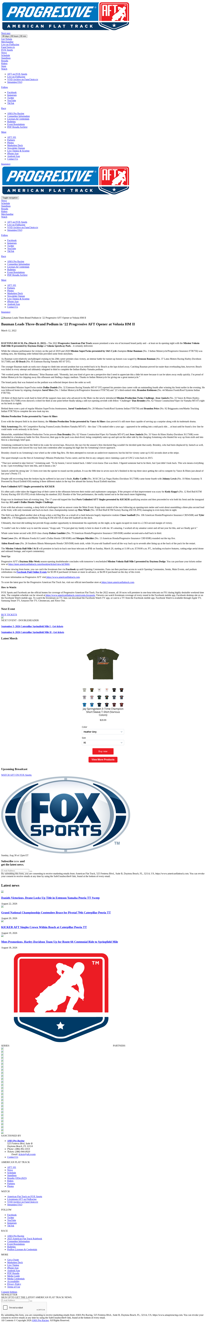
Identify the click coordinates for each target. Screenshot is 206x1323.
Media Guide (13, 1276)
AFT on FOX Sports (17, 74)
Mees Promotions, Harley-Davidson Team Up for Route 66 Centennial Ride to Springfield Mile (59, 941)
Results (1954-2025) (17, 1178)
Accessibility (13, 1281)
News (4, 52)
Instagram (12, 95)
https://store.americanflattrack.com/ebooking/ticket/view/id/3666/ (39, 564)
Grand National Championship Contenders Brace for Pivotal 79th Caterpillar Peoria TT (56, 912)
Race (3, 108)
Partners (11, 140)
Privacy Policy (14, 1284)
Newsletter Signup (16, 148)
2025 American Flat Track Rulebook (24, 1238)
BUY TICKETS (9, 614)
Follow (4, 87)
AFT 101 (11, 137)
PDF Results (13, 1273)
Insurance (5, 164)
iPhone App (13, 153)
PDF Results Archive (17, 127)
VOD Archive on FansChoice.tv (22, 79)
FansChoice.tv (8, 47)
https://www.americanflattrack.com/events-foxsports (70, 595)
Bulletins (11, 121)
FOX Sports (7, 50)
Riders (4, 63)
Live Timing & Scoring (18, 150)
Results (4, 60)
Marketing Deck (15, 145)
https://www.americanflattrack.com (63, 577)
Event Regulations (16, 124)
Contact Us (12, 159)
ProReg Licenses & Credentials (22, 1249)
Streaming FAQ (14, 82)
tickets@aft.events (27, 1154)
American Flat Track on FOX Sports (24, 1196)
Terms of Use (13, 1287)
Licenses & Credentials (18, 119)
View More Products (103, 759)
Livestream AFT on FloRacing (21, 1199)
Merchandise (7, 41)
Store (3, 66)
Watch (4, 69)
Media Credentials (16, 1278)
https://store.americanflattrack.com (117, 582)
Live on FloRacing (10, 44)
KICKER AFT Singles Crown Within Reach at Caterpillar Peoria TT (44, 927)
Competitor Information (18, 116)
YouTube (11, 100)
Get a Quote (13, 1259)
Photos (10, 142)
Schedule (5, 55)
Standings (6, 58)
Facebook (12, 92)
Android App (13, 156)
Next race (5, 33)
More (3, 132)
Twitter (10, 98)
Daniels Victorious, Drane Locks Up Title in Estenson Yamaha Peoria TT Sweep (50, 897)
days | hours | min (14, 36)
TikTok (10, 103)
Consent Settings (9, 1292)
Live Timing (13, 1265)
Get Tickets (6, 39)
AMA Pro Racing (15, 113)
